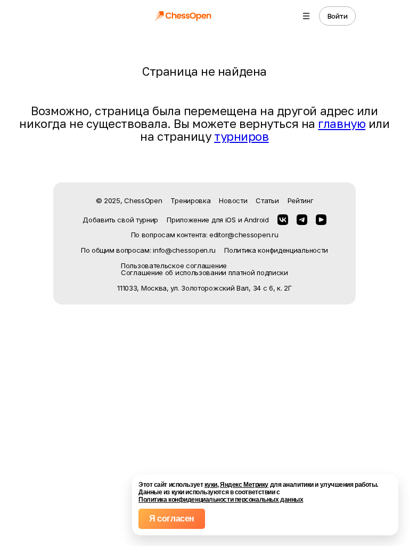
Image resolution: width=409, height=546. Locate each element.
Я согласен (171, 518)
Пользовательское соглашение (174, 265)
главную (341, 123)
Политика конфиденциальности (276, 250)
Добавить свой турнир (120, 219)
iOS (230, 219)
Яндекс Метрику (244, 484)
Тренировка (190, 200)
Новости (233, 200)
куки (210, 484)
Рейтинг (301, 200)
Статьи (267, 200)
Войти (338, 16)
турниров (241, 136)
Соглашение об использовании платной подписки (204, 272)
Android (256, 219)
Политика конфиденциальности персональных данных (220, 499)
